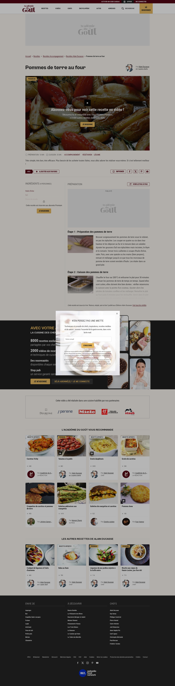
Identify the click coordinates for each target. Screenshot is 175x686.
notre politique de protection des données (87, 357)
